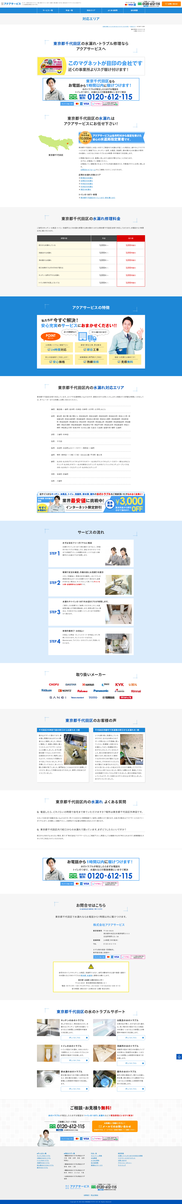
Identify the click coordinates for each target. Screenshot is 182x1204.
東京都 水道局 (86, 975)
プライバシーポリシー (125, 1163)
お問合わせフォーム (88, 170)
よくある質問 (113, 10)
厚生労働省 (94, 1195)
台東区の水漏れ (87, 181)
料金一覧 (69, 10)
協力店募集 (94, 1163)
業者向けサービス (97, 1165)
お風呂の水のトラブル (44, 1158)
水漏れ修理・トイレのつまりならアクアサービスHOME (116, 26)
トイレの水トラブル (43, 1160)
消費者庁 (87, 1195)
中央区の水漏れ (87, 184)
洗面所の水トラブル (43, 1163)
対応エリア (91, 10)
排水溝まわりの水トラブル (45, 1165)
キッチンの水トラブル (43, 1156)
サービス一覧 (48, 10)
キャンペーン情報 (96, 1156)
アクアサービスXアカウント (126, 1158)
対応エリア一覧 (70, 1153)
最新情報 (121, 1153)
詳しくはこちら (74, 1038)
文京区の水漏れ (87, 187)
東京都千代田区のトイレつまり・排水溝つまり (98, 198)
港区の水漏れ (86, 189)
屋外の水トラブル (42, 1167)
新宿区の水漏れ (87, 178)
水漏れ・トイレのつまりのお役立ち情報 (130, 1156)
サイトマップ (122, 1165)
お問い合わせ (122, 1160)
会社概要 (134, 10)
